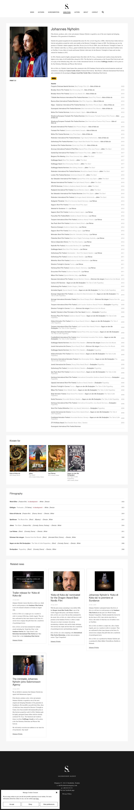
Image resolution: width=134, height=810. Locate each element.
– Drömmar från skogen (105, 279)
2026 (123, 502)
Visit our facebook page (67, 790)
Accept (12, 804)
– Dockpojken (110, 305)
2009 (123, 537)
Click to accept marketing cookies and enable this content (28, 580)
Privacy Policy (67, 794)
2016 (123, 525)
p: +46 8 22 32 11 (67, 788)
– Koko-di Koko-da (94, 86)
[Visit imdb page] (54, 79)
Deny (30, 804)
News (32, 12)
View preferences (48, 804)
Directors (67, 12)
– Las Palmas (92, 201)
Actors (77, 12)
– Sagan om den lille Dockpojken (84, 283)
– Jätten (105, 149)
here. (37, 798)
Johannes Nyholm (17, 640)
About (86, 12)
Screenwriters (53, 12)
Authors (41, 12)
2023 (123, 507)
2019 (123, 513)
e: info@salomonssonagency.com (67, 785)
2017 (123, 519)
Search (103, 12)
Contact (95, 12)
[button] (57, 792)
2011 (123, 531)
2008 (123, 543)
